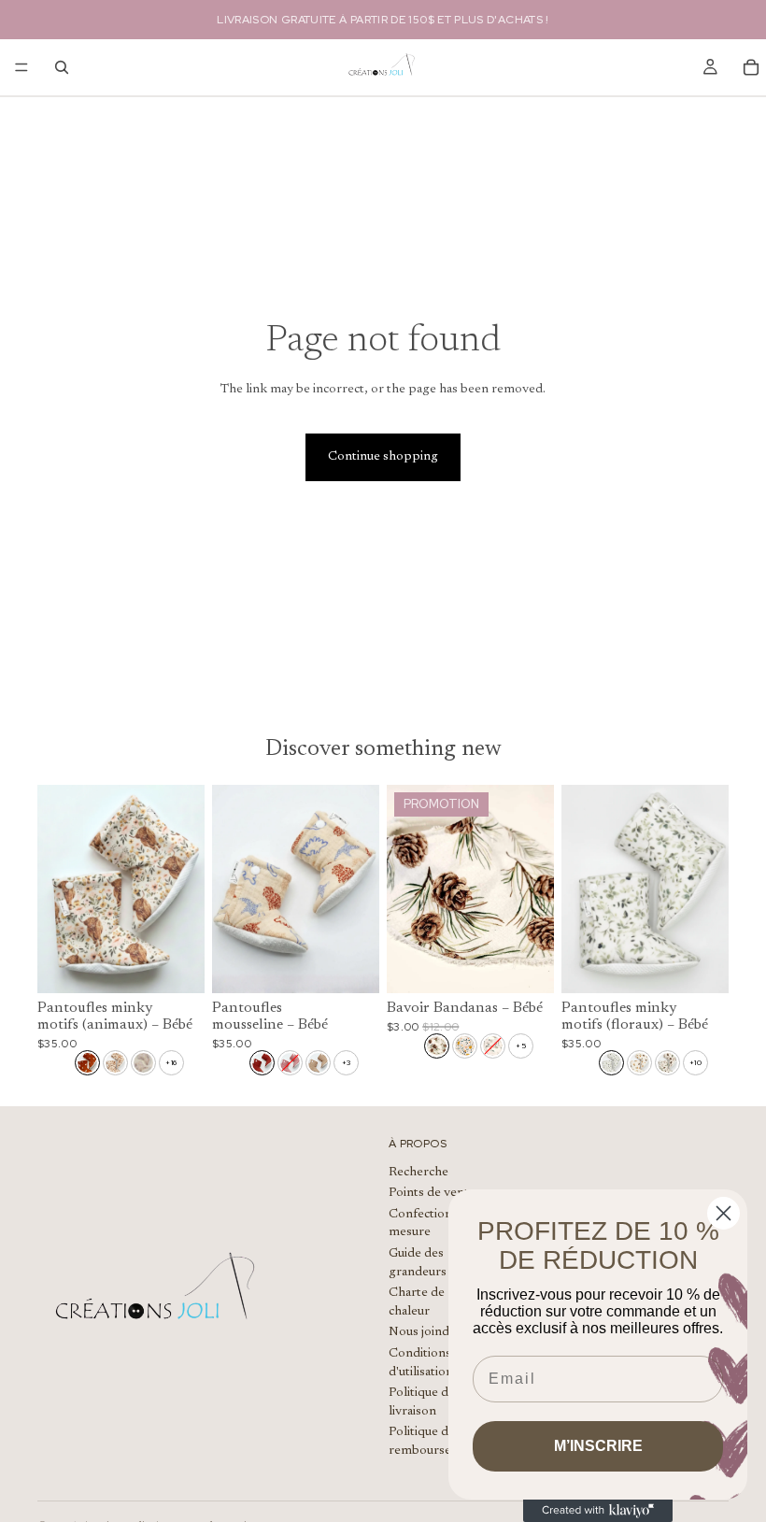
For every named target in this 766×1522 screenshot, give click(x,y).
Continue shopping (383, 456)
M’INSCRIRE (598, 1446)
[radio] (87, 1062)
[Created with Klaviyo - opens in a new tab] (598, 1511)
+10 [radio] (695, 1062)
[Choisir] (175, 965)
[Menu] (21, 67)
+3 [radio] (346, 1062)
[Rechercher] (61, 67)
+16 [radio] (171, 1062)
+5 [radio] (521, 1045)
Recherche (418, 1172)
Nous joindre (425, 1333)
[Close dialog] (723, 1213)
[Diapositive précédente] (57, 888)
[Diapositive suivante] (184, 888)
